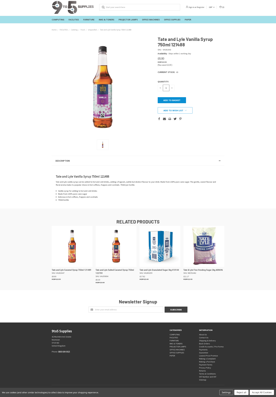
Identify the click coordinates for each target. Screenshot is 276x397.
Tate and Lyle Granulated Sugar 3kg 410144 (159, 270)
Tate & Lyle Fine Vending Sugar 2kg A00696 (203, 270)
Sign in (191, 7)
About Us (203, 334)
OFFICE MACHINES (151, 19)
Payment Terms (205, 364)
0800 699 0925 (64, 351)
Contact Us (203, 337)
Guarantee (203, 352)
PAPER (188, 19)
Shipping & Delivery (207, 340)
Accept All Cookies (262, 392)
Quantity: (163, 81)
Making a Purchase (207, 361)
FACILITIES (74, 19)
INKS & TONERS (106, 19)
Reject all (241, 392)
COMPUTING (58, 19)
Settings (226, 392)
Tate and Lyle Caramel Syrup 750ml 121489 (71, 270)
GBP (211, 7)
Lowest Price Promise (208, 355)
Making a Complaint (207, 358)
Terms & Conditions (207, 373)
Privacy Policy (205, 367)
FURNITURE (88, 19)
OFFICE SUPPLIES (172, 19)
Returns (202, 370)
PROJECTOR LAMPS (128, 19)
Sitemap (202, 379)
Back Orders (204, 343)
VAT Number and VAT (207, 376)
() (223, 7)
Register (200, 7)
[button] (138, 161)
